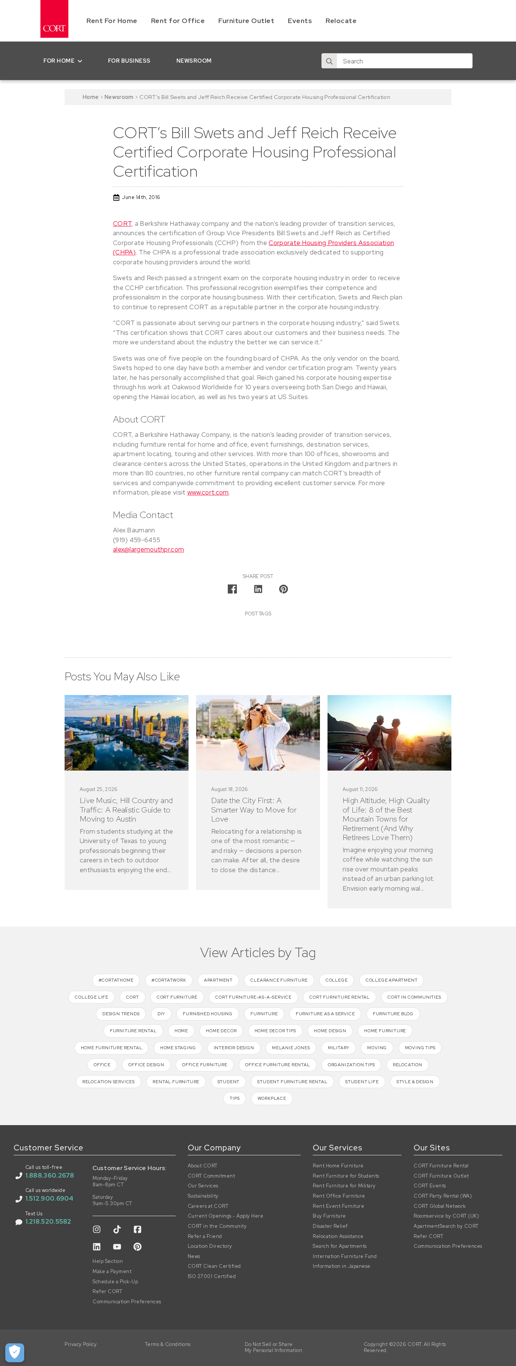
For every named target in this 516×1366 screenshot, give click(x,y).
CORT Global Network (440, 1206)
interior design (234, 1047)
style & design (415, 1081)
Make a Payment (112, 1272)
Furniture (264, 1013)
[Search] (329, 61)
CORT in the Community (217, 1226)
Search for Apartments (340, 1246)
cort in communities (414, 997)
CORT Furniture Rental (441, 1166)
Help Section (108, 1261)
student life (362, 1081)
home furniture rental (111, 1047)
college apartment (392, 980)
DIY (161, 1013)
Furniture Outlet (246, 20)
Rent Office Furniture (339, 1196)
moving (377, 1047)
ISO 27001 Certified (212, 1276)
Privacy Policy (81, 1344)
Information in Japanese (342, 1266)
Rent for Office (178, 20)
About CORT (203, 1166)
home (181, 1030)
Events (300, 20)
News (194, 1256)
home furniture (385, 1030)
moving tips (420, 1047)
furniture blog (393, 1013)
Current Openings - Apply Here (226, 1216)
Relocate (341, 20)
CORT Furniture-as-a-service (253, 997)
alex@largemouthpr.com (148, 549)
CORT (122, 223)
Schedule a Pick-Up (115, 1282)
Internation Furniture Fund (345, 1256)
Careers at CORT (208, 1206)
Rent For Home (112, 20)
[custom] (97, 1229)
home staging (178, 1047)
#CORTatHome (116, 980)
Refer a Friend (205, 1236)
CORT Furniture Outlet (441, 1176)
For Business (129, 60)
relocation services (108, 1081)
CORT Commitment (211, 1176)
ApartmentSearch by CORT (446, 1226)
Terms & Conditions (168, 1344)
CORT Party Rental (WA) (443, 1196)
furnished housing (208, 1013)
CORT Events (430, 1186)
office (102, 1064)
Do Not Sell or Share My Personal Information (274, 1347)
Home (91, 96)
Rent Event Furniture (338, 1206)
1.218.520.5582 (48, 1221)
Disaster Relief (330, 1226)
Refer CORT (107, 1292)
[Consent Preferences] (14, 1352)
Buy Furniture (329, 1216)
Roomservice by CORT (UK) (446, 1216)
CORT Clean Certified (214, 1266)
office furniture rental (277, 1064)
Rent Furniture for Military (344, 1186)
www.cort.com (208, 492)
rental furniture (176, 1081)
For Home (58, 60)
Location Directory (210, 1246)
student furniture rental (292, 1081)
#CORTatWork (168, 980)
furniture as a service (325, 1013)
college (337, 980)
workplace (272, 1098)
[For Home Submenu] (81, 60)
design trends (120, 1013)
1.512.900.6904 (49, 1198)
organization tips (351, 1064)
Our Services (203, 1186)
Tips (234, 1098)
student (229, 1081)
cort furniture (177, 997)
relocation (407, 1064)
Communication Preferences (127, 1302)
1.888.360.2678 (49, 1175)
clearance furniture (278, 980)
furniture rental (133, 1030)
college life (91, 997)
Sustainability (203, 1196)
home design (330, 1030)
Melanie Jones (291, 1047)
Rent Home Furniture (338, 1166)
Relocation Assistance (338, 1236)
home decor (221, 1030)
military (338, 1047)
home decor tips (275, 1030)
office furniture (204, 1064)
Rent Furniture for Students (346, 1176)
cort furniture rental (339, 997)
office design (146, 1064)
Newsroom (194, 60)
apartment (218, 980)
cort (132, 997)
